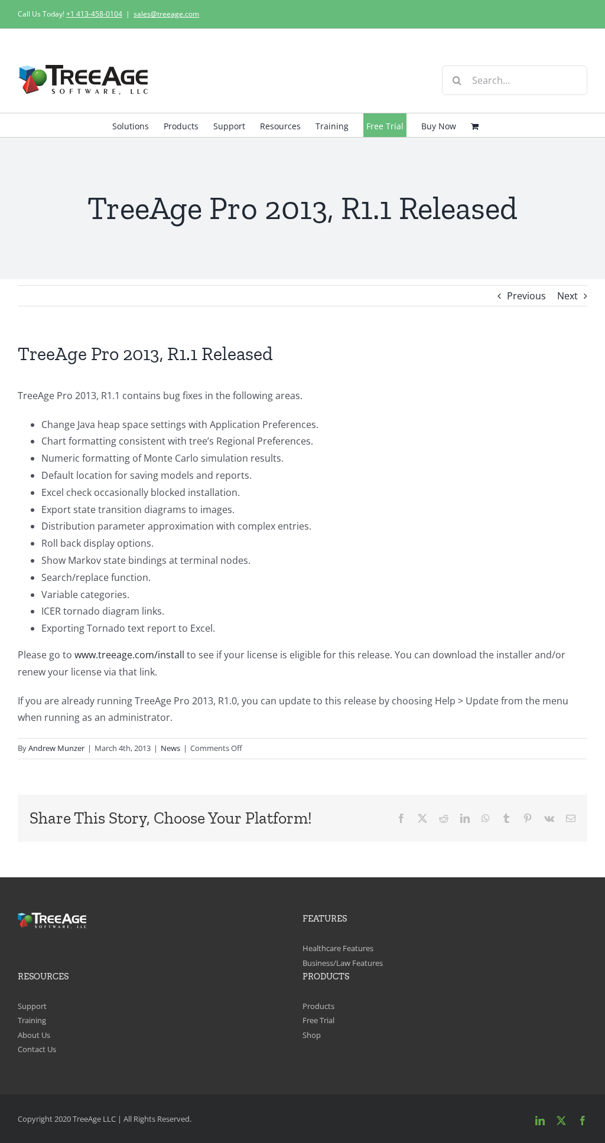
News (170, 748)
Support (32, 1006)
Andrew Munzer (56, 748)
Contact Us (37, 1049)
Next (567, 295)
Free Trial (318, 1020)
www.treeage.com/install (129, 654)
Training (32, 1020)
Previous (526, 295)
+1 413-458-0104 (94, 14)
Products (318, 1006)
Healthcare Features (337, 948)
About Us (34, 1035)
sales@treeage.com (166, 14)
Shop (311, 1035)
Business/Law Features (342, 963)
